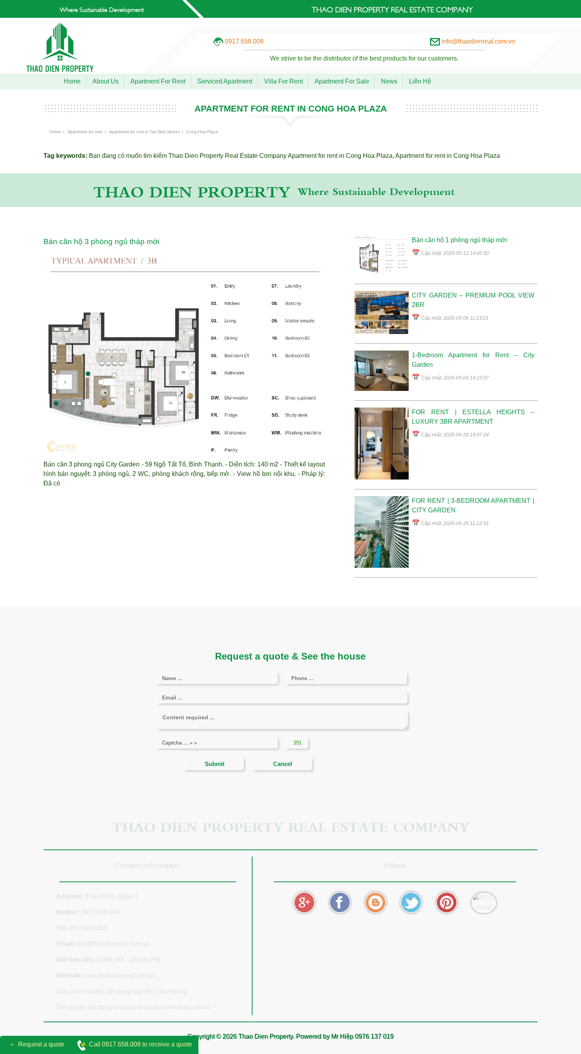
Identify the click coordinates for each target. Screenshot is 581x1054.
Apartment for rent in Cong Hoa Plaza (340, 155)
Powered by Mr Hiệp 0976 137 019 (345, 1036)
